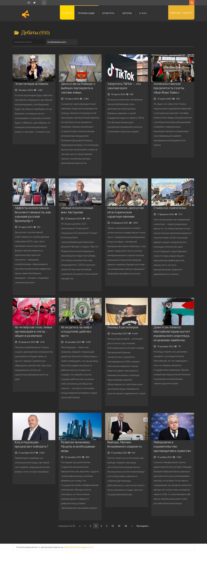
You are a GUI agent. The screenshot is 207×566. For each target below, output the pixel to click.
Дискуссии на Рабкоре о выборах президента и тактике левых (78, 88)
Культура (108, 13)
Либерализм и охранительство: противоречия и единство (172, 446)
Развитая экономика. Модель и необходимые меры (78, 446)
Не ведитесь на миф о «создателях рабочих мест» (76, 331)
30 (126, 526)
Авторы (127, 13)
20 (119, 526)
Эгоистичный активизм (31, 84)
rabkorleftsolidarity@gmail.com (79, 547)
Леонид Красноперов (122, 327)
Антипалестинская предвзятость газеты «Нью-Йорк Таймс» (169, 88)
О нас (143, 13)
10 (113, 526)
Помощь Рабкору (181, 13)
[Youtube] (29, 2)
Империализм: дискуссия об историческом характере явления (125, 212)
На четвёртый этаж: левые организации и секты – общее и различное (33, 331)
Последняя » (143, 526)
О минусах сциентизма (170, 208)
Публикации (86, 13)
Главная (67, 13)
